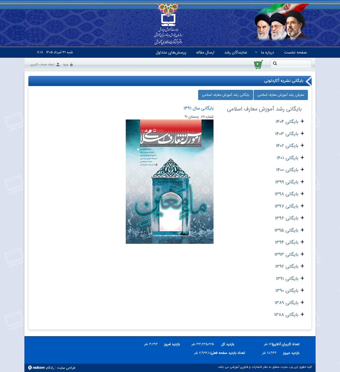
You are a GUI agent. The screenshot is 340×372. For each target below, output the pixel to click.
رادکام (50, 368)
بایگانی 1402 (287, 146)
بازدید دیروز (291, 353)
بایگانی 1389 (286, 303)
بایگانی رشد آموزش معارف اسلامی (225, 95)
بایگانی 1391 (287, 278)
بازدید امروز (172, 344)
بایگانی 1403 (286, 134)
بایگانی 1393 (286, 254)
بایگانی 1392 (286, 266)
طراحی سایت (66, 368)
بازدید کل (227, 344)
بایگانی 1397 (286, 206)
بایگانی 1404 (287, 121)
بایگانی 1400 (287, 170)
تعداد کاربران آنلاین (288, 344)
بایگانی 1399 (286, 182)
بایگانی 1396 (286, 218)
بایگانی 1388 (286, 315)
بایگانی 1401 (287, 158)
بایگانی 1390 (286, 290)
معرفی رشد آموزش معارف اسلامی (280, 95)
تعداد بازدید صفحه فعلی (230, 353)
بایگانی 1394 (286, 242)
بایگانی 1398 (286, 194)
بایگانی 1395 (286, 230)
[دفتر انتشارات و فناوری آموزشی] (168, 29)
